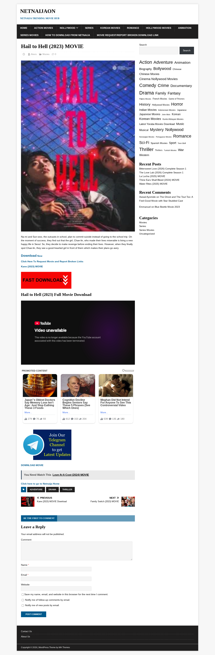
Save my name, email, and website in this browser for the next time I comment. (66, 594)
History (144, 104)
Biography (145, 69)
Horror (177, 104)
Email (24, 574)
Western (144, 155)
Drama (52, 489)
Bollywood (162, 69)
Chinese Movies (149, 74)
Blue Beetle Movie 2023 (167, 206)
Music (180, 124)
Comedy (147, 85)
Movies (46, 54)
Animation (184, 28)
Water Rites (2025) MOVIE (153, 183)
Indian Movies (148, 109)
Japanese (181, 110)
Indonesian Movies (167, 110)
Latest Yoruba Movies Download (157, 124)
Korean (176, 114)
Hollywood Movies (158, 28)
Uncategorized (147, 233)
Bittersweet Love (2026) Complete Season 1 (162, 168)
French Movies (160, 99)
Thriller (67, 489)
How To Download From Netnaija (67, 35)
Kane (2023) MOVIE (32, 266)
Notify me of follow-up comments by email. (47, 600)
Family (160, 93)
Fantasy (174, 93)
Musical (143, 130)
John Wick (166, 114)
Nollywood (67, 28)
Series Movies (29, 35)
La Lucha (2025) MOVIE (152, 176)
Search (143, 44)
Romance (133, 28)
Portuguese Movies (164, 137)
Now (31, 256)
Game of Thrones (176, 99)
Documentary (181, 86)
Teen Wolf (182, 143)
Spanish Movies (159, 143)
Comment (26, 539)
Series (89, 28)
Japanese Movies (149, 114)
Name (24, 565)
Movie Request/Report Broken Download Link (128, 35)
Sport (172, 143)
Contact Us (26, 631)
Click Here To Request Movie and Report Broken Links (52, 261)
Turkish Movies (170, 150)
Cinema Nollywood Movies (158, 79)
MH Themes (64, 647)
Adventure (36, 489)
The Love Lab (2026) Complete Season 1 (161, 172)
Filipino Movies (145, 99)
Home (23, 28)
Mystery (157, 129)
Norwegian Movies (146, 137)
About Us (25, 636)
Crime (163, 85)
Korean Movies (110, 28)
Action (145, 62)
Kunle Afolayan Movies (173, 119)
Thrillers (158, 150)
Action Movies (43, 28)
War (181, 150)
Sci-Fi (144, 142)
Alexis (34, 54)
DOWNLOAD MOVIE (32, 465)
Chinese (177, 69)
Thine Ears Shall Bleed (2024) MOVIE (159, 180)
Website (25, 584)
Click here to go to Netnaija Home (40, 483)
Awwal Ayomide (147, 197)
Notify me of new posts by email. (42, 605)
